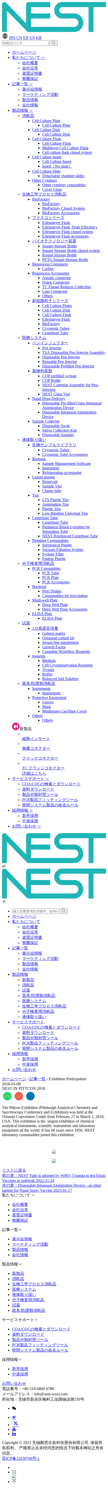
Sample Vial (52, 486)
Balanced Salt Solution (60, 679)
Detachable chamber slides (63, 176)
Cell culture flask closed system (67, 152)
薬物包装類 (42, 371)
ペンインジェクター (50, 343)
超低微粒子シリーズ (50, 301)
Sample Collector (46, 421)
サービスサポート (28, 778)
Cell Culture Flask (46, 139)
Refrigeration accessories (62, 472)
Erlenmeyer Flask (56, 222)
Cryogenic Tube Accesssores (65, 454)
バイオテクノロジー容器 (54, 241)
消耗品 (28, 116)
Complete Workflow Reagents (66, 651)
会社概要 (30, 63)
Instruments (41, 688)
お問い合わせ (24, 826)
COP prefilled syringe (59, 376)
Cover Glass (52, 189)
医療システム (34, 338)
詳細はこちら (34, 773)
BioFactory (41, 199)
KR (39, 37)
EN (26, 37)
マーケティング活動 (40, 94)
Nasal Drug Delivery (48, 398)
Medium (49, 660)
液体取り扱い (34, 439)
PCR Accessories (56, 582)
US (32, 37)
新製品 (28, 980)
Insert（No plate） (57, 166)
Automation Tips (55, 504)
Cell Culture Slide (46, 171)
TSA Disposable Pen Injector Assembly (73, 352)
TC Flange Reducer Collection (66, 287)
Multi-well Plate (45, 600)
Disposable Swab (56, 426)
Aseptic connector (56, 278)
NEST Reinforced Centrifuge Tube (70, 536)
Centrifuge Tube (55, 333)
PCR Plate (50, 577)
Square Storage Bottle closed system (71, 250)
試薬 (26, 623)
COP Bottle (51, 380)
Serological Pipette (57, 545)
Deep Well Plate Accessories (64, 609)
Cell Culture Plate (46, 121)
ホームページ (24, 52)
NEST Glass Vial (56, 394)
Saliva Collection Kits (59, 430)
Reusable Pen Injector (59, 361)
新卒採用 (30, 815)
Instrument (50, 468)
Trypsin (48, 669)
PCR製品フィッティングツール (50, 800)
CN (19, 37)
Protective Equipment (49, 697)
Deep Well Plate (55, 605)
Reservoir (50, 481)
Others (47, 296)
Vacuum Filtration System (62, 549)
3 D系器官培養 (45, 628)
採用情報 (20, 810)
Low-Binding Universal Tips (65, 513)
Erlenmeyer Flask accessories (65, 236)
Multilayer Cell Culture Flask (65, 148)
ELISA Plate (42, 614)
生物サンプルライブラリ (54, 445)
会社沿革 (30, 68)
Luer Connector (54, 291)
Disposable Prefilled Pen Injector (68, 366)
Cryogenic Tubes (55, 328)
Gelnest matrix (53, 633)
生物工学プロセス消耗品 (44, 194)
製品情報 (30, 100)
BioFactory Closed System (63, 208)
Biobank (39, 459)
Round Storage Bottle (59, 255)
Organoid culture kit (58, 638)
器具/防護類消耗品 (38, 683)
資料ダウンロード (38, 789)
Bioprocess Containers (50, 264)
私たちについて (26, 57)
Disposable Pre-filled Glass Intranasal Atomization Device (71, 405)
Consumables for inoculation (65, 595)
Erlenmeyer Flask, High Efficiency (69, 227)
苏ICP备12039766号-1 (21, 1458)
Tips (35, 495)
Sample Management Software (66, 463)
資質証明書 (32, 73)
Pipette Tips (51, 509)
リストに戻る (14, 1170)
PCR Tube (50, 573)
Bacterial (39, 586)
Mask (46, 706)
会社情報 (30, 105)
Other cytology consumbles (64, 185)
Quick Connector (56, 282)
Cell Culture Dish (46, 130)
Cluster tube (51, 491)
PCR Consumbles (46, 568)
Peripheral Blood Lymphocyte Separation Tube (66, 529)
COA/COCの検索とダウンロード (51, 784)
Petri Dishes (51, 591)
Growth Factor (54, 647)
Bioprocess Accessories (50, 273)
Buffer (47, 674)
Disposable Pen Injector (61, 357)
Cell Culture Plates (57, 306)
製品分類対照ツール (40, 794)
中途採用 (30, 821)
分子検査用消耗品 (38, 563)
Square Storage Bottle (59, 246)
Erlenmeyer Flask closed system (67, 232)
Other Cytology (44, 180)
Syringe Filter (53, 554)
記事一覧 (20, 84)
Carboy (48, 269)
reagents (38, 656)
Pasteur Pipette (54, 558)
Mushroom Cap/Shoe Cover (64, 711)
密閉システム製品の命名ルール (50, 805)
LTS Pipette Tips (55, 500)
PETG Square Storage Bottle (65, 259)
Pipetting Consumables (50, 540)
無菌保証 (30, 79)
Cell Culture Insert (46, 157)
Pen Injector (51, 348)
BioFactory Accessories (61, 213)
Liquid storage (43, 477)
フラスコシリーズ (48, 217)
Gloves (47, 702)
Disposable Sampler (58, 435)
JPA (12, 37)
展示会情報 (32, 89)
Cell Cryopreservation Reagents (67, 665)
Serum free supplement (60, 642)
